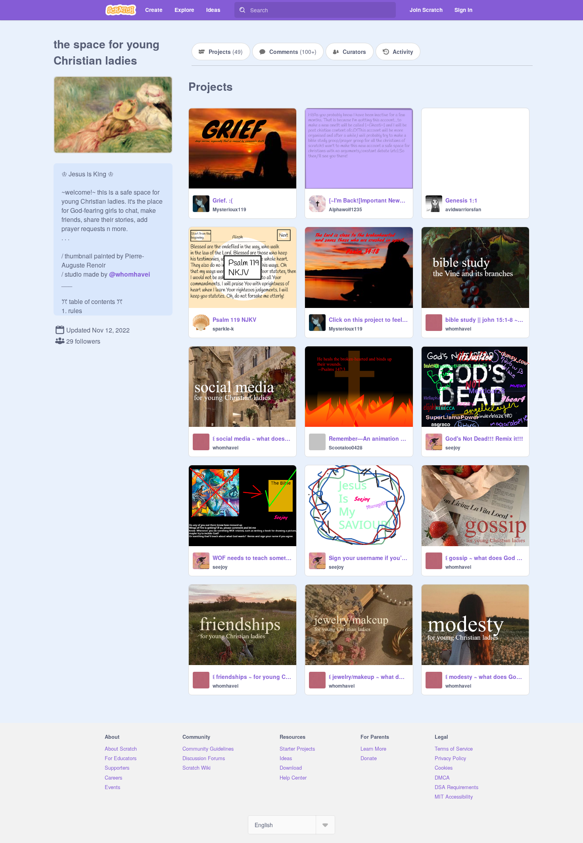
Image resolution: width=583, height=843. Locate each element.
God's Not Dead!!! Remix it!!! (484, 438)
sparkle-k (223, 328)
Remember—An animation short (368, 438)
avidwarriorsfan (463, 209)
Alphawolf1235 (345, 209)
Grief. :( (223, 200)
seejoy (452, 447)
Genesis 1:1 (461, 200)
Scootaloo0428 (345, 447)
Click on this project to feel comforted (368, 319)
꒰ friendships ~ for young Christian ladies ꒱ (252, 677)
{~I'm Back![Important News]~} (368, 200)
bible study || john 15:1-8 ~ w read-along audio (484, 319)
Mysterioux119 (229, 209)
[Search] (242, 10)
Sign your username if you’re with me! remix (368, 558)
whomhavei (458, 328)
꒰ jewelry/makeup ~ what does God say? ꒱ (368, 677)
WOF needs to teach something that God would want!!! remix (252, 558)
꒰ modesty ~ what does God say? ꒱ (484, 677)
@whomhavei (129, 274)
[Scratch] (121, 10)
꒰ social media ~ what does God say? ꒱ (252, 438)
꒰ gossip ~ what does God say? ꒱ (484, 558)
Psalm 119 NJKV (234, 319)
